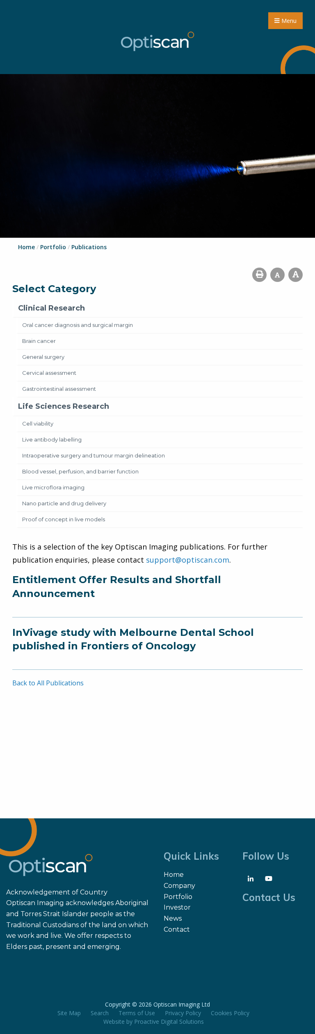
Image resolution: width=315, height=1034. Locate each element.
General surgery (43, 357)
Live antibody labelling (52, 439)
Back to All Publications (48, 682)
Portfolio (178, 897)
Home (174, 875)
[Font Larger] (295, 275)
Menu (288, 21)
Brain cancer (39, 341)
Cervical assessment (49, 372)
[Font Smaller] (277, 275)
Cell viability (37, 423)
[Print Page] (259, 275)
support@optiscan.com (187, 560)
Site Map (69, 1013)
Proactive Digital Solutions (169, 1021)
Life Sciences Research (63, 406)
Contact (177, 929)
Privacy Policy (183, 1013)
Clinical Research (51, 308)
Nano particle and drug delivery (64, 503)
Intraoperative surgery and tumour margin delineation (93, 455)
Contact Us (268, 897)
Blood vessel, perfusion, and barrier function (80, 471)
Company (179, 886)
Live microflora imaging (53, 487)
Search (100, 1013)
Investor (177, 907)
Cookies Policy (230, 1013)
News (173, 918)
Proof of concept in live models (63, 519)
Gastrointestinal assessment (59, 388)
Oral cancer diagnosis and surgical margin (77, 325)
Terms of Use (137, 1013)
